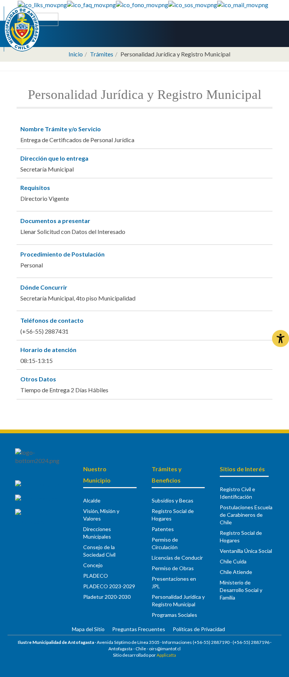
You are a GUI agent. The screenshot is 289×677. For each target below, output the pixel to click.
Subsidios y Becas (172, 500)
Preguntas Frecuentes (138, 629)
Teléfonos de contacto (52, 320)
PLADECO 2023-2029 (109, 586)
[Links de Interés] (42, 4)
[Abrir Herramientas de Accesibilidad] (280, 338)
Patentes (163, 529)
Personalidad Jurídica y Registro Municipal (178, 600)
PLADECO (95, 575)
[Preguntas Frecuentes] (91, 4)
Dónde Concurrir (43, 287)
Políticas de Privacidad (199, 629)
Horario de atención (48, 349)
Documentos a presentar (55, 220)
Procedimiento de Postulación (62, 254)
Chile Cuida (233, 561)
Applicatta (166, 655)
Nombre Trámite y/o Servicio (60, 128)
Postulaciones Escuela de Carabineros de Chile (246, 514)
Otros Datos (38, 379)
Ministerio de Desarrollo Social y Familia (241, 590)
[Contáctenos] (242, 4)
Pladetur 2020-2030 (107, 597)
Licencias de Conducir (177, 557)
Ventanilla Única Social (246, 551)
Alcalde (91, 500)
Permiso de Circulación (165, 543)
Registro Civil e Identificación (237, 493)
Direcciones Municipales (97, 533)
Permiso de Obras (173, 568)
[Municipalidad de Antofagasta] (22, 29)
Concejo (93, 565)
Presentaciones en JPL (174, 582)
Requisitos (35, 187)
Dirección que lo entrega (54, 158)
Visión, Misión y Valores (101, 515)
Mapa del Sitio (88, 629)
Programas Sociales (174, 615)
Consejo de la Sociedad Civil (99, 551)
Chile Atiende (236, 572)
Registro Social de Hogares (173, 515)
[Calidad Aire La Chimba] (38, 18)
